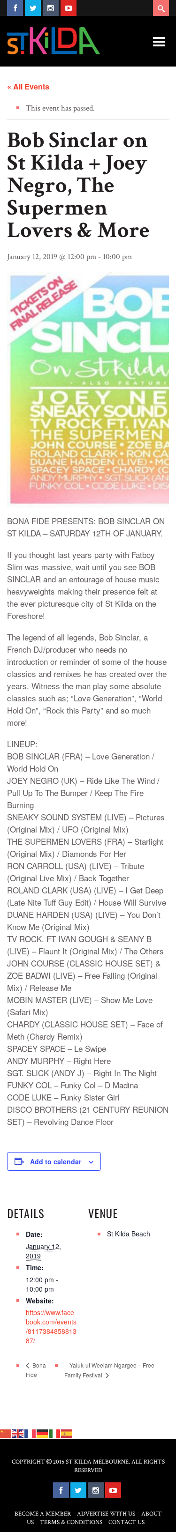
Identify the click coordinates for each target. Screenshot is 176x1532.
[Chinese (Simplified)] (6, 1433)
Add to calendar (55, 1161)
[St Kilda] (53, 40)
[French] (30, 1433)
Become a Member (43, 1514)
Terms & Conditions (71, 1522)
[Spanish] (67, 1433)
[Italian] (55, 1433)
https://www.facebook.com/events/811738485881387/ (51, 1326)
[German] (43, 1433)
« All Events (28, 86)
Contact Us (126, 1522)
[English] (18, 1433)
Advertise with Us (106, 1514)
